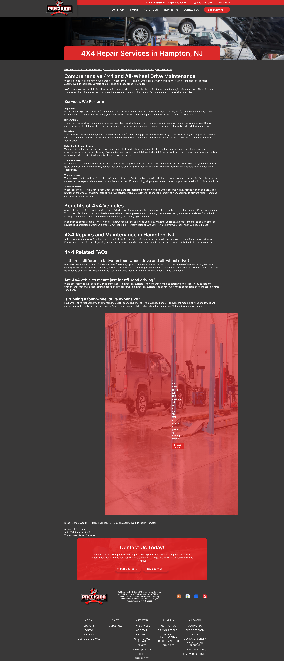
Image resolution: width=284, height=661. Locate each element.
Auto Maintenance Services (78, 532)
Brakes (142, 645)
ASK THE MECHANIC (195, 649)
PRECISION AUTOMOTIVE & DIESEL (83, 69)
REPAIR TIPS (171, 9)
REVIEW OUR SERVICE (195, 654)
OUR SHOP (117, 9)
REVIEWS (89, 634)
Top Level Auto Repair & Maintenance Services (129, 69)
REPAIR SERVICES (142, 649)
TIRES (142, 654)
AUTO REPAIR (151, 9)
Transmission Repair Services (79, 535)
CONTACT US (191, 9)
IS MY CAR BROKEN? (168, 630)
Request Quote (177, 446)
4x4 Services (142, 626)
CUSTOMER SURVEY (195, 639)
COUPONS (89, 626)
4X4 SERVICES (164, 69)
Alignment (142, 634)
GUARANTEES (142, 658)
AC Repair (142, 630)
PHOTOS (134, 9)
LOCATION (89, 630)
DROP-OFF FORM (195, 630)
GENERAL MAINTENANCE (168, 635)
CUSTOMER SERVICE (89, 639)
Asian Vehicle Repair (142, 640)
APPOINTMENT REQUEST (195, 644)
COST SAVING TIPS (168, 641)
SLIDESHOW (115, 626)
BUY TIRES (168, 645)
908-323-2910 (174, 414)
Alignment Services (74, 529)
